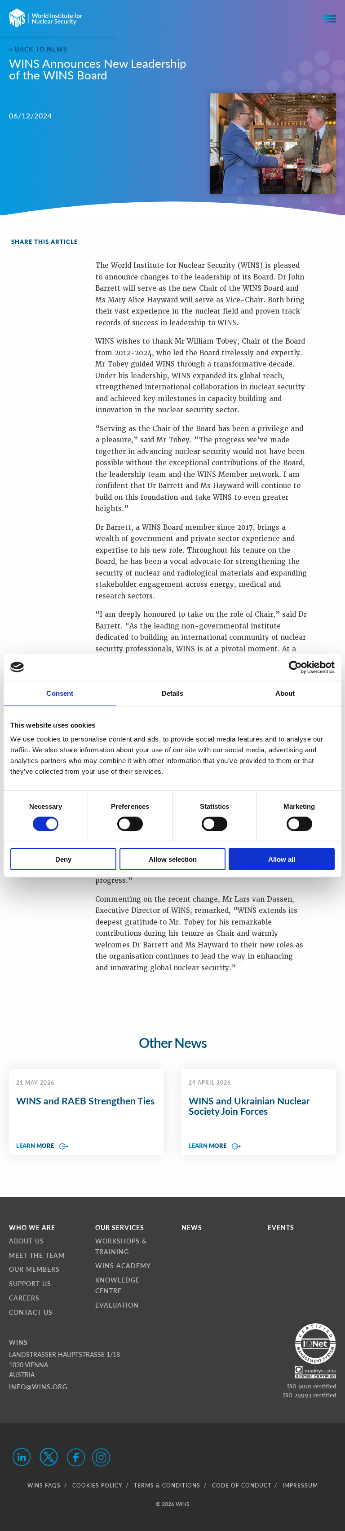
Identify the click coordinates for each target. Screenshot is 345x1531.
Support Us (30, 1283)
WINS (18, 1342)
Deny (63, 859)
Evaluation (117, 1304)
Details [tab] (173, 693)
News (191, 1227)
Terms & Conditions (167, 1485)
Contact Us (31, 1312)
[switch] (130, 823)
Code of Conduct (241, 1485)
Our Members (34, 1269)
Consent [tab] (59, 693)
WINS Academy (123, 1265)
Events (281, 1227)
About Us (26, 1240)
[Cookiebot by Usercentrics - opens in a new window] (295, 667)
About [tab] (285, 693)
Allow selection (173, 859)
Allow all (281, 859)
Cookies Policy (97, 1485)
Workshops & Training (121, 1246)
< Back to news (38, 48)
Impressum (300, 1485)
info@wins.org (38, 1386)
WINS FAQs (44, 1485)
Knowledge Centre (117, 1285)
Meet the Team (37, 1255)
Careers (24, 1297)
